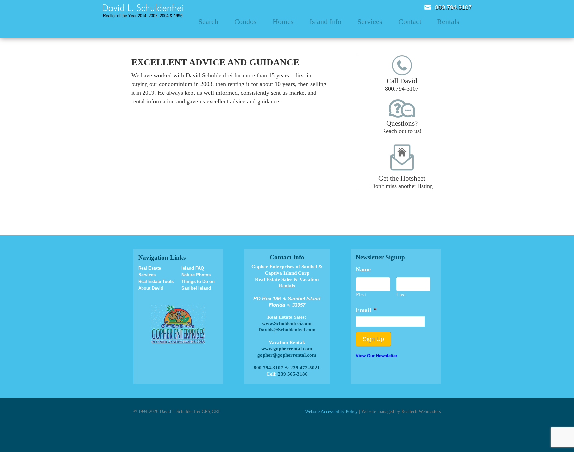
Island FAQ (192, 268)
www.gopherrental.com (286, 348)
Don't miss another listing (402, 181)
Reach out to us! (402, 126)
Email (427, 7)
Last (401, 294)
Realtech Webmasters (421, 411)
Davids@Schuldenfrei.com (287, 329)
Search (208, 21)
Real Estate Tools (156, 281)
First (361, 294)
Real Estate (149, 268)
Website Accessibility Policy (331, 411)
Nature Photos (196, 274)
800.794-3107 (402, 84)
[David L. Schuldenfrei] (143, 10)
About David (150, 288)
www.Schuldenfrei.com (287, 323)
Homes (283, 21)
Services (369, 21)
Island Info (325, 21)
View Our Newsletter (376, 355)
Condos (245, 21)
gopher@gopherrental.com (286, 355)
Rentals (448, 21)
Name (363, 269)
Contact (409, 21)
